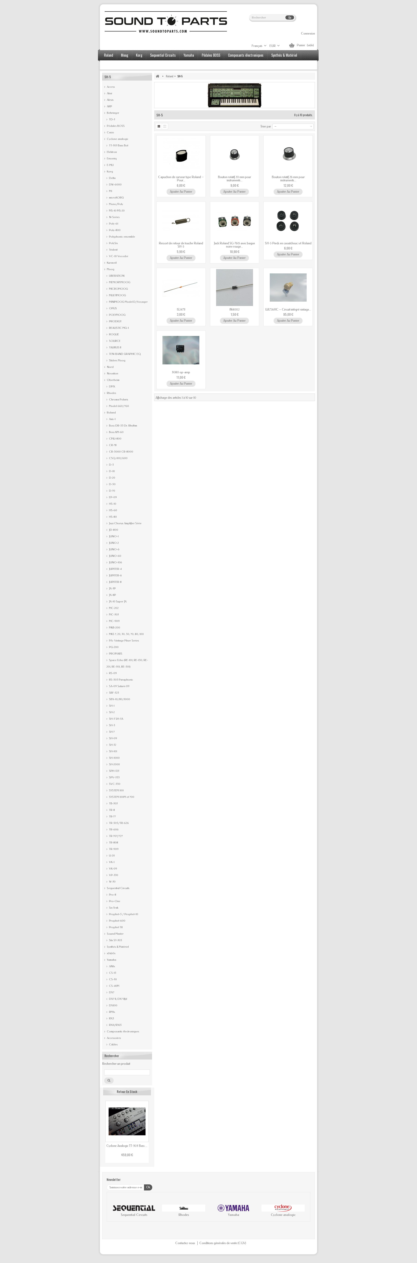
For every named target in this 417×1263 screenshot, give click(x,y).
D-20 (111, 477)
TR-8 (111, 810)
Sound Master (115, 933)
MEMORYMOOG (119, 282)
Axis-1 (112, 419)
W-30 (112, 881)
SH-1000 (114, 757)
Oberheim (112, 380)
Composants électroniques (245, 55)
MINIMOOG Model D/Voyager (128, 301)
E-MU (110, 165)
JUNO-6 (113, 549)
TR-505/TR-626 (118, 823)
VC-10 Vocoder (118, 256)
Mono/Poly (115, 204)
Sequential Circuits (163, 55)
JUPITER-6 (115, 575)
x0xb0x (110, 953)
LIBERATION (116, 275)
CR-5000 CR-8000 (120, 451)
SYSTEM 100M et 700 (121, 796)
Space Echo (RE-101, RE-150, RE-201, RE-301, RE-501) (127, 663)
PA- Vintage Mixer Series (123, 640)
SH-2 (111, 712)
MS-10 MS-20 (116, 210)
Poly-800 (114, 230)
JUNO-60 (114, 555)
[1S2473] (181, 287)
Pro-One (114, 901)
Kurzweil (111, 262)
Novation (112, 373)
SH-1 (111, 705)
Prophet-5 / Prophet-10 (123, 914)
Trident (112, 249)
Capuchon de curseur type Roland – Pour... (181, 178)
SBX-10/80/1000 (119, 699)
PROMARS (115, 653)
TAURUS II (114, 347)
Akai (109, 93)
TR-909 (113, 849)
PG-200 (113, 647)
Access (110, 86)
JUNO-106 (115, 562)
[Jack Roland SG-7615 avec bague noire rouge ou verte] (234, 221)
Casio (110, 132)
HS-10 (112, 503)
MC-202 (113, 608)
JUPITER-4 (115, 568)
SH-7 (111, 731)
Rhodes (111, 393)
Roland (108, 55)
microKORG (116, 197)
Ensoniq (111, 158)
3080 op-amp (181, 372)
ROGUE (113, 334)
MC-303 (113, 614)
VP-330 (113, 875)
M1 (110, 191)
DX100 (112, 1005)
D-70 (111, 490)
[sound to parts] (165, 22)
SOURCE (114, 340)
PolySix (113, 243)
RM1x (111, 1011)
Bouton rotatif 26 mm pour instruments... (288, 178)
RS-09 (112, 673)
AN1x (111, 966)
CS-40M (113, 985)
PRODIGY (115, 321)
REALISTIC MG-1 (118, 327)
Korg (139, 55)
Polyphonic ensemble (121, 236)
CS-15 (112, 972)
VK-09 (112, 868)
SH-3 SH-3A (115, 718)
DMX (111, 386)
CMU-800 (114, 438)
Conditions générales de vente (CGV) (222, 1243)
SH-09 (112, 738)
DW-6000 (115, 184)
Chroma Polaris (118, 399)
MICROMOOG (118, 288)
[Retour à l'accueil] (157, 76)
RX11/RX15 (115, 1025)
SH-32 (112, 744)
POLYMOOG (117, 314)
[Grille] (159, 126)
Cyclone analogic (117, 139)
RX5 (111, 1018)
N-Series (114, 217)
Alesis (110, 99)
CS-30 (112, 979)
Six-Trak (113, 907)
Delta (112, 178)
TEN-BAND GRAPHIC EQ (124, 353)
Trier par (265, 126)
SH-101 (112, 751)
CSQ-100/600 (117, 458)
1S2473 (181, 309)
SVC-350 (114, 783)
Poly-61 (113, 223)
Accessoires (112, 65)
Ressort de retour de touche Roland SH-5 (181, 244)
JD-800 (113, 529)
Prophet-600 (116, 920)
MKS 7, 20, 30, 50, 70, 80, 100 (126, 634)
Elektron (111, 152)
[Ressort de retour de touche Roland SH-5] (181, 221)
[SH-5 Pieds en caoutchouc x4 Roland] (288, 221)
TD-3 (111, 119)
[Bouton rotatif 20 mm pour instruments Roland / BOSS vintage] (234, 155)
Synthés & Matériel (284, 55)
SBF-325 (113, 692)
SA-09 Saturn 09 (118, 686)
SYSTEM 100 (116, 790)
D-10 (111, 471)
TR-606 (113, 829)
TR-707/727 (115, 836)
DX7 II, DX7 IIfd (117, 998)
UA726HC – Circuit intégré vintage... (288, 309)
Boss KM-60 (116, 432)
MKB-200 (114, 627)
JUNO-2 (113, 542)
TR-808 (113, 842)
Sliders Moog (116, 360)
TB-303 (113, 803)
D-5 (111, 464)
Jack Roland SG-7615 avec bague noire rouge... (234, 244)
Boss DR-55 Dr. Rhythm (122, 425)
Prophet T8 (115, 927)
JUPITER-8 (115, 582)
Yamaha (189, 55)
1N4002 (234, 309)
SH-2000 (114, 764)
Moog (124, 55)
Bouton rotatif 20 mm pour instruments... (234, 178)
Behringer (112, 112)
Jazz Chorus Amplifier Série (125, 523)
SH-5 (111, 725)
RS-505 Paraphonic (120, 679)
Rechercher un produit (116, 1064)
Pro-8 (112, 894)
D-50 (112, 484)
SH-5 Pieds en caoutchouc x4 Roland (288, 243)
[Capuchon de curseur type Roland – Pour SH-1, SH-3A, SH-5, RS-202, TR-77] (181, 155)
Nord (110, 367)
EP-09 (112, 497)
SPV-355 (114, 777)
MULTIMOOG (117, 295)
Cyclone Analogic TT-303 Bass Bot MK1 (127, 1146)
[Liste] (165, 126)
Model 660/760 (118, 406)
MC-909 (114, 621)
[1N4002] (234, 287)
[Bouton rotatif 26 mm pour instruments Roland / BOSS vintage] (288, 155)
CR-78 (112, 445)
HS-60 (112, 510)
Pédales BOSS (211, 55)
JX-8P (112, 595)
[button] (114, 1211)
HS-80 (112, 516)
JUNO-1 (113, 536)
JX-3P (112, 588)
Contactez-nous (185, 1243)
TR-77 (112, 816)
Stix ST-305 (115, 940)
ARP (109, 106)
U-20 (111, 855)
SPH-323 (113, 770)
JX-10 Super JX (117, 601)
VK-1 (111, 862)
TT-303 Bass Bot (118, 145)
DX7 (111, 992)
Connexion (308, 33)
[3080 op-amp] (181, 350)
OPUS (112, 308)
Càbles (113, 1044)
